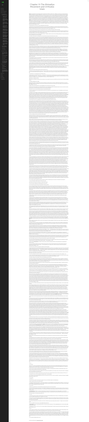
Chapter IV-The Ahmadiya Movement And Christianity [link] (5, 33)
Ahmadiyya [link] (2, 9)
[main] (42, 6)
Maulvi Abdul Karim (36, 241)
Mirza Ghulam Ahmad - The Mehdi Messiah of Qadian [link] (4, 53)
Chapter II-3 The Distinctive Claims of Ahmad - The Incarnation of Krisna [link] (5, 26)
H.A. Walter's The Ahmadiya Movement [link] (4, 14)
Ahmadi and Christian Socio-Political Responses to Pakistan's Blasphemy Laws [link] (5, 71)
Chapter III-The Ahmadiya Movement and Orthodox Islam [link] (5, 30)
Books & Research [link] (3, 12)
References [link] (2, 73)
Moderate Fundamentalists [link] (4, 66)
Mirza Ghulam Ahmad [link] (3, 11)
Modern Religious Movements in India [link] (4, 46)
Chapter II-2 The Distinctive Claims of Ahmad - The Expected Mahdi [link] (5, 23)
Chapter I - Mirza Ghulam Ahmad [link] (5, 16)
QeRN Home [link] (3, 79)
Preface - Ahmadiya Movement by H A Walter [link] (5, 44)
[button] (88, 1)
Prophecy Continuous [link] (4, 59)
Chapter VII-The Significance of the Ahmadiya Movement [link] (5, 41)
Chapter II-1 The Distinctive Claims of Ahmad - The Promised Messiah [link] (5, 19)
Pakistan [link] (2, 76)
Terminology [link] (2, 77)
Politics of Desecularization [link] (4, 68)
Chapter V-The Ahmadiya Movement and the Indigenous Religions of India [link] (5, 35)
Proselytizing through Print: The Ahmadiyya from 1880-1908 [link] (4, 62)
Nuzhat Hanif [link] (3, 58)
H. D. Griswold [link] (4, 49)
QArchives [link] (2, 8)
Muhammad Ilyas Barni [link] (4, 55)
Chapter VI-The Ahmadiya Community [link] (5, 38)
